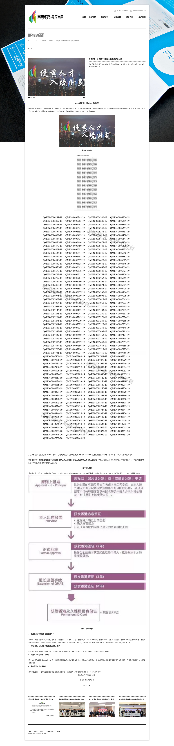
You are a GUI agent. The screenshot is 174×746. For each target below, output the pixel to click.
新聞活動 (117, 16)
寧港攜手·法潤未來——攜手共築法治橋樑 (133, 699)
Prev (83, 97)
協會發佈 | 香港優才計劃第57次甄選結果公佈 (31, 48)
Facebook (50, 731)
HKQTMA (44, 733)
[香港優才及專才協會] (46, 10)
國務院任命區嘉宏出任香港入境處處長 (28, 48)
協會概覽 (92, 16)
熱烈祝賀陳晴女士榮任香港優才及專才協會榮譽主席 (46, 699)
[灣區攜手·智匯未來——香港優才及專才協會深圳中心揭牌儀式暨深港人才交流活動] (72, 709)
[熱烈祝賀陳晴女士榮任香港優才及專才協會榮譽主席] (41, 709)
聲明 (58, 731)
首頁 (84, 16)
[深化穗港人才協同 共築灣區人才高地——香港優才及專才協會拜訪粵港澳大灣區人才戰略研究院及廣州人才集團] (102, 709)
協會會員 (104, 16)
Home (37, 41)
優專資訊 (129, 16)
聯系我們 (142, 16)
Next (84, 97)
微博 (36, 731)
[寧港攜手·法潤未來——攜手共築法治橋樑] (132, 709)
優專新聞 (51, 41)
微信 (42, 731)
